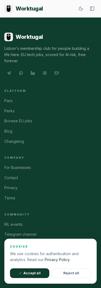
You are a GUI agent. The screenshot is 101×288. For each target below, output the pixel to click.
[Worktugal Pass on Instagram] (45, 73)
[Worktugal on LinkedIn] (33, 73)
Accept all (32, 273)
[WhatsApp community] (21, 73)
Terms (9, 198)
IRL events (13, 224)
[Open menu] (92, 8)
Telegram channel (20, 234)
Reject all (71, 273)
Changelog (14, 141)
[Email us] (56, 73)
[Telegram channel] (9, 73)
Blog (8, 131)
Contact (11, 177)
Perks (9, 111)
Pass (8, 100)
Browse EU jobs (18, 121)
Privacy (11, 187)
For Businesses (17, 167)
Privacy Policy (57, 259)
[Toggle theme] (80, 8)
